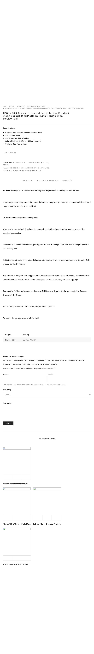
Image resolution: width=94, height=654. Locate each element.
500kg (15, 168)
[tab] (27, 180)
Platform (20, 170)
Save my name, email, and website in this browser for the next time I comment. (35, 384)
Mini (47, 168)
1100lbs (10, 168)
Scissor (28, 170)
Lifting (43, 168)
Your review (7, 403)
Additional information (47, 180)
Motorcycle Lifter (10, 170)
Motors (11, 106)
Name (6, 374)
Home (4, 106)
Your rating (7, 390)
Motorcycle (21, 106)
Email (50, 374)
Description (27, 180)
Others (5, 165)
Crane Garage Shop (26, 168)
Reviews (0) (67, 180)
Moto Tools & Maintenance (36, 106)
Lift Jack (37, 168)
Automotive (16, 162)
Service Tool (36, 170)
